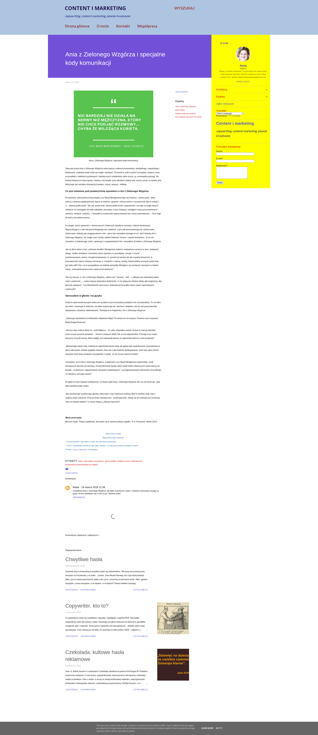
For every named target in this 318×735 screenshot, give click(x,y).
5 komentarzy (88, 689)
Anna (243, 65)
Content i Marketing (79, 450)
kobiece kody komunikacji (185, 113)
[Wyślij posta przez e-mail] (66, 469)
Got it (219, 728)
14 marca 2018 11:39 (93, 487)
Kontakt (123, 26)
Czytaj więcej (140, 589)
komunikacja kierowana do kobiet (188, 117)
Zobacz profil (243, 82)
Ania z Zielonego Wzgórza (185, 106)
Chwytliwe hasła (83, 559)
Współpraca (147, 26)
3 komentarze (88, 636)
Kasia (76, 487)
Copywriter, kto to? (86, 606)
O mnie (103, 26)
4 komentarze (88, 589)
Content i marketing (95, 8)
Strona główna (77, 26)
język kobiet (180, 110)
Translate (236, 116)
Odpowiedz (79, 497)
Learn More (207, 728)
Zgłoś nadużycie (225, 103)
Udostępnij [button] (181, 92)
